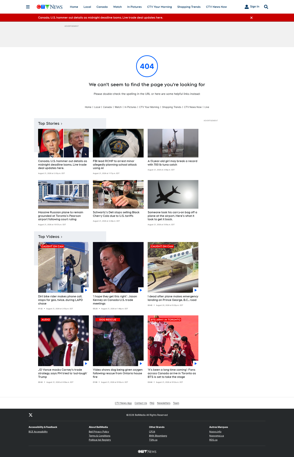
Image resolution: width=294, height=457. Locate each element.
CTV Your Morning (159, 7)
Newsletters (163, 403)
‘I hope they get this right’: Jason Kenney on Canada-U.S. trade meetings (115, 300)
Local (87, 7)
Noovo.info (215, 431)
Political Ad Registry (100, 439)
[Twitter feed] (31, 415)
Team (176, 403)
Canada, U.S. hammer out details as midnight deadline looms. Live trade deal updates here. (62, 164)
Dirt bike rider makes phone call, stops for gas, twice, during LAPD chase (60, 300)
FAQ (152, 403)
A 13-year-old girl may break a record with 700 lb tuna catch (172, 162)
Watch (117, 7)
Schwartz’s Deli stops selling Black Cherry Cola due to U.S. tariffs (116, 214)
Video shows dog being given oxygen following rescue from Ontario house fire (118, 373)
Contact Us (141, 403)
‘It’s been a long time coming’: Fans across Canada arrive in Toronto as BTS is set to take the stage (172, 373)
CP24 (152, 431)
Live (207, 107)
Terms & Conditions (99, 435)
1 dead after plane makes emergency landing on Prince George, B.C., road (173, 298)
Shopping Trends (189, 7)
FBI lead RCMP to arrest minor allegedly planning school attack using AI (115, 164)
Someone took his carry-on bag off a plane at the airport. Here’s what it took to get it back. (172, 216)
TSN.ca (153, 439)
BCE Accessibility (38, 431)
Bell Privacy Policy (99, 431)
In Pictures (134, 7)
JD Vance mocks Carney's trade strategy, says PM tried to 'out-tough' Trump (62, 373)
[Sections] (27, 6)
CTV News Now (216, 7)
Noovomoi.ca (216, 435)
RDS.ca (213, 439)
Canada (102, 7)
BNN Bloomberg (158, 435)
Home (74, 7)
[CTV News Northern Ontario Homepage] (49, 7)
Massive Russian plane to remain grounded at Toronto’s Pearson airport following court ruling (60, 216)
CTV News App (123, 403)
